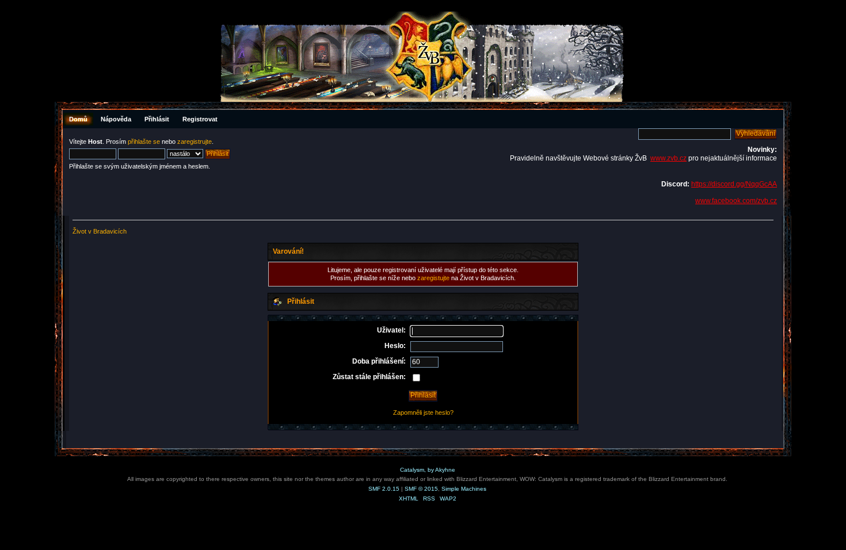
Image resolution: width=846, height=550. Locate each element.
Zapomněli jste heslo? (423, 412)
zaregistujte (433, 277)
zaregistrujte (194, 141)
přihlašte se (144, 141)
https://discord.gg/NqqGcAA (734, 184)
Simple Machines (463, 489)
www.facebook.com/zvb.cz (736, 201)
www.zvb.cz (668, 158)
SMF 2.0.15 (383, 489)
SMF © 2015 (421, 489)
